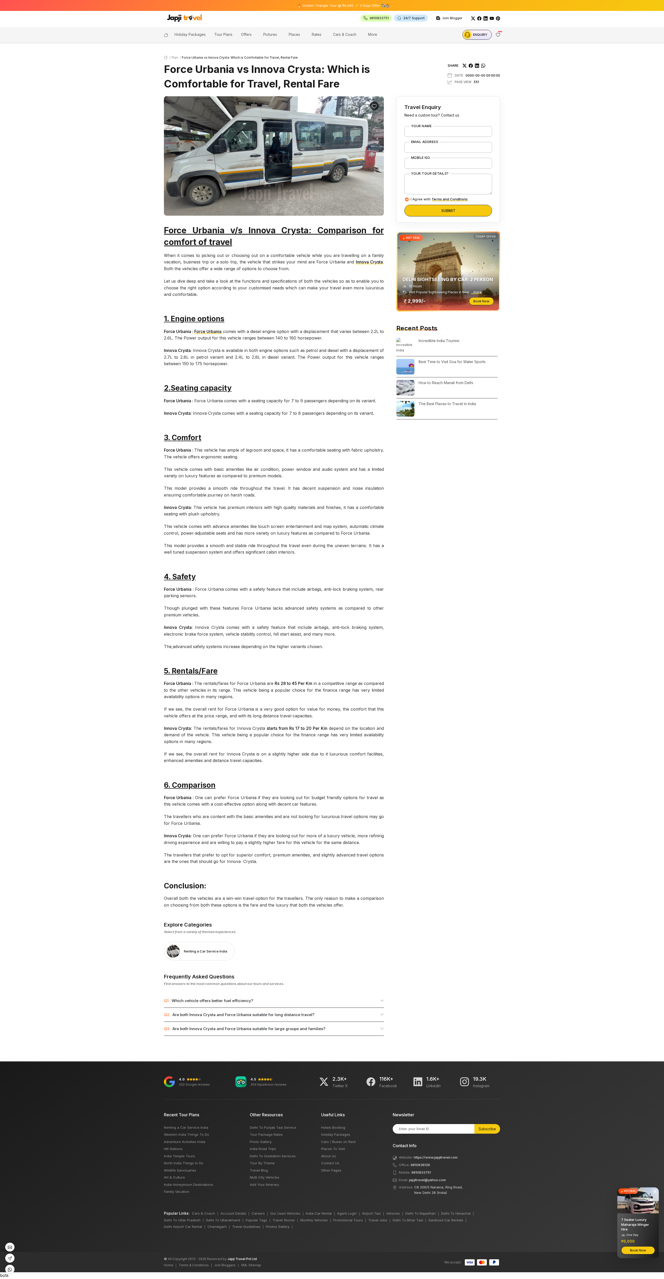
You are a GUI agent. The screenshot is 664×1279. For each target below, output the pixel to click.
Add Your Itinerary (264, 1184)
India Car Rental (319, 1213)
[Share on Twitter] (464, 65)
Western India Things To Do (186, 1134)
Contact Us (330, 1163)
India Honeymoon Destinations (188, 1184)
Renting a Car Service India (186, 1127)
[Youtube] (492, 18)
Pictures (270, 34)
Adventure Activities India (184, 1142)
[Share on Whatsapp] (483, 65)
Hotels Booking (333, 1127)
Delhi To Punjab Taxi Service (273, 1127)
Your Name (421, 126)
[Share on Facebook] (471, 65)
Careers (258, 1213)
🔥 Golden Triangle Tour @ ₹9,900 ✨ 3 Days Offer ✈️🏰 (303, 5)
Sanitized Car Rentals (445, 1220)
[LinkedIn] (485, 18)
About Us (328, 1156)
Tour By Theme (262, 1163)
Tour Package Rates (266, 1134)
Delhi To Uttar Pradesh (182, 1220)
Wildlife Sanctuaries (180, 1170)
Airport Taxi (371, 1213)
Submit (448, 210)
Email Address (424, 142)
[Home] (166, 34)
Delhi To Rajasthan (420, 1213)
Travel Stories (284, 1220)
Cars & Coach (344, 34)
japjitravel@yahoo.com (427, 1180)
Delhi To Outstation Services (273, 1156)
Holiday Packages (335, 1134)
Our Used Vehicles (285, 1213)
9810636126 (420, 1165)
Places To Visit (333, 1149)
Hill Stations (173, 1149)
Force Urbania (208, 331)
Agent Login (347, 1213)
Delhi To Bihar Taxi (408, 1220)
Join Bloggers (225, 1265)
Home (168, 1265)
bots (332, 637)
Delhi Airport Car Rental (183, 1226)
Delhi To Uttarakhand (223, 1220)
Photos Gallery (277, 1226)
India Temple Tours (179, 1156)
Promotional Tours (348, 1220)
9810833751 (421, 1172)
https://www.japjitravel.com (436, 1157)
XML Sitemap (251, 1265)
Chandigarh (217, 1226)
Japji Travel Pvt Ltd (242, 1259)
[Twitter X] (324, 1081)
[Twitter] (473, 18)
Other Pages (331, 1170)
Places (294, 34)
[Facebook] (479, 18)
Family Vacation (176, 1191)
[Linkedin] (417, 1081)
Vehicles (393, 1213)
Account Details (233, 1213)
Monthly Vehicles (314, 1220)
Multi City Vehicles (264, 1177)
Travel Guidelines (246, 1226)
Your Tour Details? (430, 173)
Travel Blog (259, 1170)
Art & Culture (174, 1177)
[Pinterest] (498, 18)
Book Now (481, 301)
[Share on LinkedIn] (477, 65)
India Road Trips (263, 1149)
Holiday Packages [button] (190, 34)
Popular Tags (256, 1220)
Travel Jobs (377, 1220)
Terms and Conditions (450, 199)
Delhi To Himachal (456, 1213)
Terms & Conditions (194, 1265)
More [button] (372, 34)
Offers (246, 34)
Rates (316, 34)
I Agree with (439, 199)
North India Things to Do (183, 1163)
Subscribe (487, 1129)
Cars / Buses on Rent (338, 1142)
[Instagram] (464, 1081)
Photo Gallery (261, 1142)
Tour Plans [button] (223, 34)
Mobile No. (421, 158)
